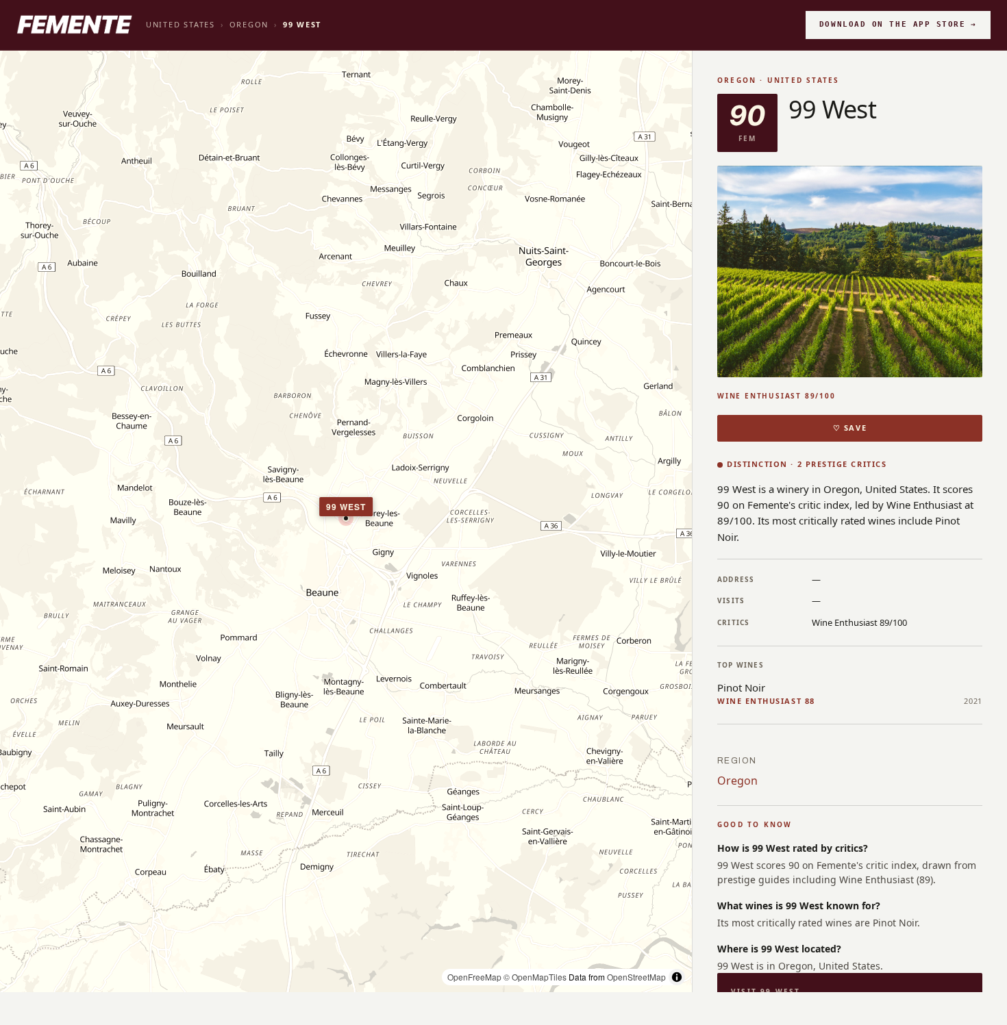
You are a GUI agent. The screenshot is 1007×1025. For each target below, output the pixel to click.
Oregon (249, 24)
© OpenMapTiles (535, 977)
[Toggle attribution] (677, 977)
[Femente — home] (74, 24)
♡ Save (850, 427)
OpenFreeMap (474, 977)
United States (180, 24)
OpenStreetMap (636, 977)
